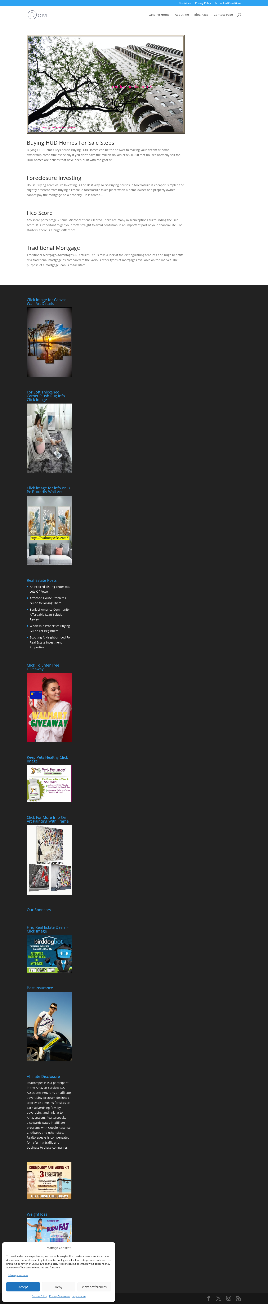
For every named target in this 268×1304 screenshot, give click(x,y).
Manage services (18, 1275)
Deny (58, 1287)
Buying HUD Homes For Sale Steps (70, 142)
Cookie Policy (39, 1296)
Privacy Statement (59, 1296)
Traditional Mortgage (53, 248)
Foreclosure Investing (54, 178)
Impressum (79, 1296)
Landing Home (158, 15)
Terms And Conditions (228, 3)
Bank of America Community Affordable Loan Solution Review (50, 615)
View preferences (94, 1287)
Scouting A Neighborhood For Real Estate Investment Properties (50, 642)
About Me (182, 15)
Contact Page (223, 15)
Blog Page (201, 15)
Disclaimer (185, 3)
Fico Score (40, 213)
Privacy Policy (203, 3)
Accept (23, 1287)
